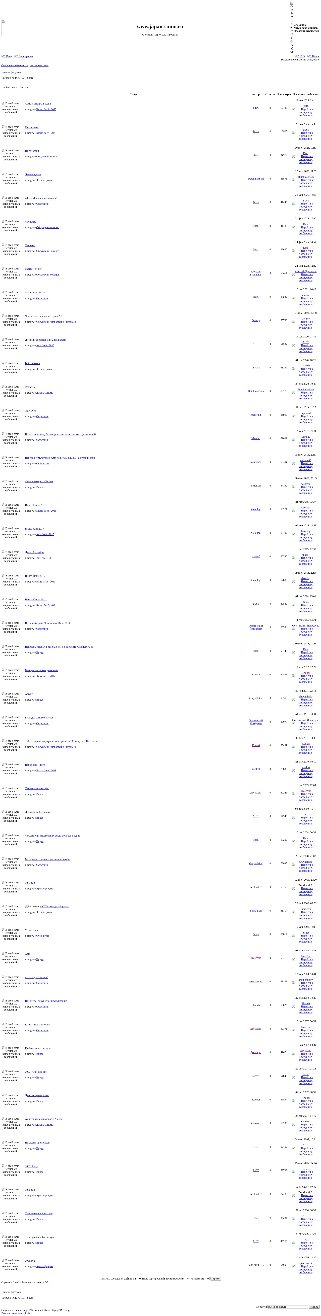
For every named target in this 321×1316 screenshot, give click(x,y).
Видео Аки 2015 (34, 528)
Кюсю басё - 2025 (46, 109)
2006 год (30, 1189)
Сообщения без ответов (14, 65)
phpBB (27, 1310)
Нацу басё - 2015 (45, 581)
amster (255, 296)
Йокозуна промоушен (37, 1142)
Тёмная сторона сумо (37, 788)
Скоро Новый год (35, 292)
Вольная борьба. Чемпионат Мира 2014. (48, 623)
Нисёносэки (32, 150)
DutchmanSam (256, 178)
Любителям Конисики (37, 812)
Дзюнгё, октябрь (34, 552)
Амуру (29, 693)
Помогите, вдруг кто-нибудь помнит (46, 1000)
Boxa (256, 131)
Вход (9, 56)
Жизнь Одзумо (44, 180)
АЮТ (256, 343)
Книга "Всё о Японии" (38, 1024)
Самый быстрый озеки (38, 103)
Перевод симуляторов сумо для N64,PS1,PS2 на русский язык (60, 457)
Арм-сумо (30, 410)
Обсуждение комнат (47, 156)
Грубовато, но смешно (37, 1048)
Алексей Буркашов (255, 273)
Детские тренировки (37, 1095)
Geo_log (255, 509)
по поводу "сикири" (36, 977)
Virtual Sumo (32, 930)
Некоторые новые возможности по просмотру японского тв (59, 646)
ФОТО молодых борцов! (54, 906)
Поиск (315, 56)
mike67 (256, 556)
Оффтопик (42, 203)
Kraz (255, 155)
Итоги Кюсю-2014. (36, 599)
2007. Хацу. (31, 1166)
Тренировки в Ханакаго (38, 1213)
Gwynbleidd (255, 698)
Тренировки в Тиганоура (39, 1237)
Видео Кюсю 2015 (35, 505)
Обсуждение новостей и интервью (56, 321)
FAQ (302, 56)
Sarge (256, 934)
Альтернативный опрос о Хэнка (43, 1119)
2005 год (30, 1260)
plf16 (256, 107)
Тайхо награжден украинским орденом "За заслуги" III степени (61, 741)
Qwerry (256, 320)
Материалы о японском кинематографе (47, 859)
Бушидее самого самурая (39, 717)
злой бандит (256, 981)
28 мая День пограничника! (41, 198)
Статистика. (32, 127)
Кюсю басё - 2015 (46, 510)
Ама (27, 953)
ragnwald (256, 414)
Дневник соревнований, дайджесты (45, 339)
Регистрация (25, 56)
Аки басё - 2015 (45, 534)
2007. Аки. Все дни (36, 1071)
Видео (39, 487)
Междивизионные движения (41, 670)
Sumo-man (256, 910)
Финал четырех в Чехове (39, 481)
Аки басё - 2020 (45, 345)
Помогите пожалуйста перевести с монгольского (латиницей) (60, 434)
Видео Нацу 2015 (35, 575)
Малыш (255, 438)
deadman (256, 485)
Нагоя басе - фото (35, 764)
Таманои (30, 245)
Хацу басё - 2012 (45, 676)
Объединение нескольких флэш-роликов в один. (52, 835)
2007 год (30, 882)
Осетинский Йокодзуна (256, 627)
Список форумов (11, 72)
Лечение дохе (33, 174)
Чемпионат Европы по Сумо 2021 (44, 316)
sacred (255, 1076)
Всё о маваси (32, 363)
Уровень (30, 387)
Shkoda (256, 1005)
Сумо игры (42, 463)
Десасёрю (255, 792)
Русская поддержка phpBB (16, 1313)
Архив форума (44, 888)
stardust (256, 769)
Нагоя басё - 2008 (46, 770)
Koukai (256, 674)
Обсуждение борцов (48, 274)
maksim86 (255, 462)
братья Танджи (33, 268)
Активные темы (39, 65)
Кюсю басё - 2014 (46, 605)
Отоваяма (30, 221)
